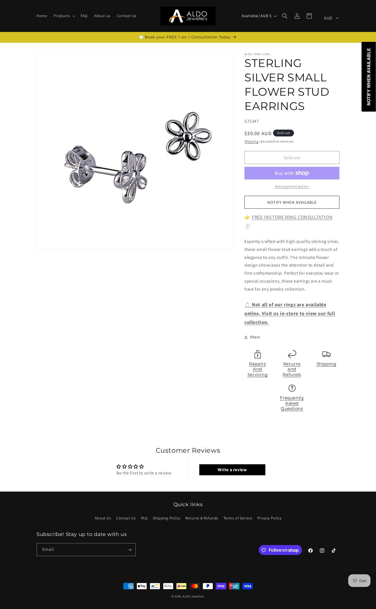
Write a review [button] (232, 470)
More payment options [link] (292, 186)
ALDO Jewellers (193, 596)
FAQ (144, 518)
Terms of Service (238, 518)
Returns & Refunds (201, 518)
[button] (63, 16)
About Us (103, 518)
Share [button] (255, 336)
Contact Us (126, 518)
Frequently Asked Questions (292, 403)
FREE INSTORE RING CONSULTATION (292, 217)
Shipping (251, 141)
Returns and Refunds (292, 369)
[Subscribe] (129, 549)
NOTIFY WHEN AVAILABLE (292, 202)
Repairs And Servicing (257, 369)
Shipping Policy (166, 518)
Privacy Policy (269, 518)
